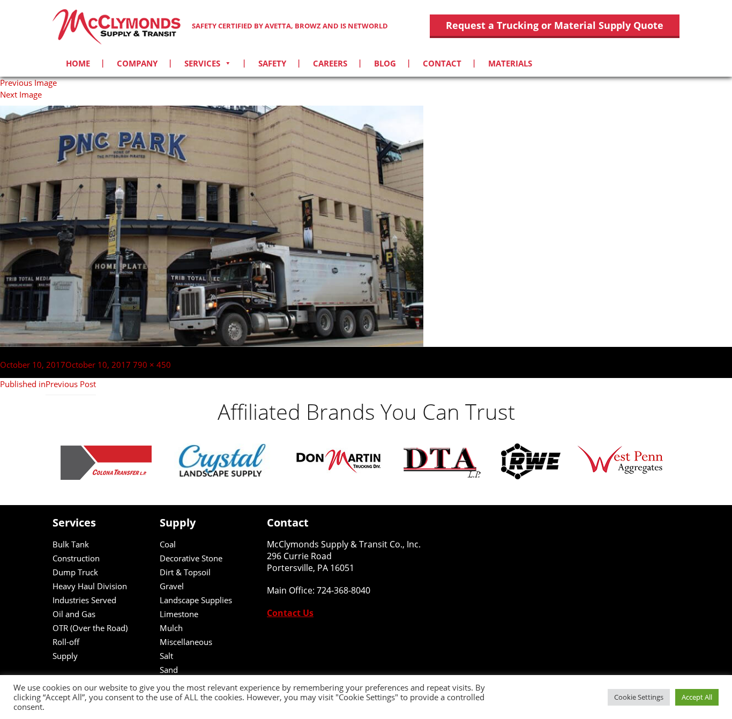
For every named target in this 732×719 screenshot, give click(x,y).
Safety (272, 63)
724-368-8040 (343, 590)
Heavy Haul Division (90, 586)
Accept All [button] (697, 697)
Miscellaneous (186, 641)
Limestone (179, 614)
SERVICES (202, 63)
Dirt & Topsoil (185, 572)
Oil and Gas (74, 614)
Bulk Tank (71, 544)
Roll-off (66, 641)
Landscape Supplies (196, 600)
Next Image (21, 94)
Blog (385, 63)
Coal (168, 544)
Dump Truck (75, 572)
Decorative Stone (191, 558)
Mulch (171, 627)
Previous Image (28, 82)
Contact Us (290, 613)
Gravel (172, 586)
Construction (76, 558)
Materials (510, 63)
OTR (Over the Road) (90, 627)
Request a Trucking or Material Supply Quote (554, 25)
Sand (169, 669)
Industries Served (84, 600)
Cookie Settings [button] (638, 697)
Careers (330, 63)
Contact (442, 63)
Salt (166, 655)
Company (137, 63)
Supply (65, 655)
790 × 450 (152, 364)
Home (78, 63)
